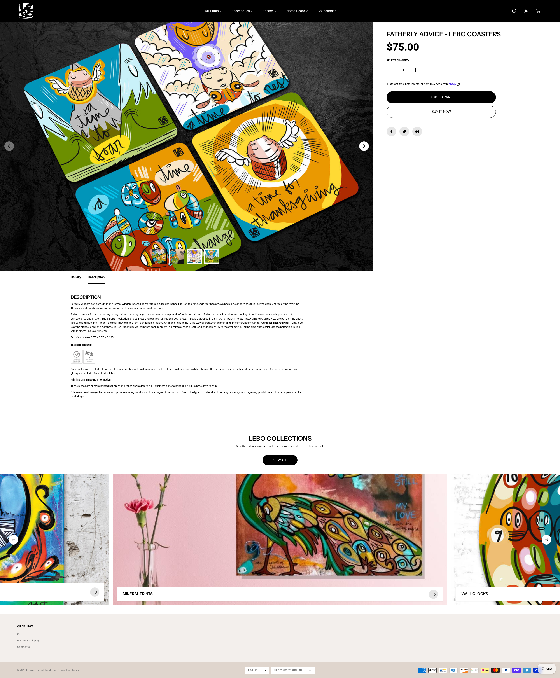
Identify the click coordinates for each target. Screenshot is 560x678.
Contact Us (23, 646)
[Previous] (9, 146)
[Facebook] (391, 131)
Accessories (241, 11)
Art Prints (212, 11)
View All (280, 460)
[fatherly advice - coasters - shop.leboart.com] (186, 146)
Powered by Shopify (68, 670)
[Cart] (538, 11)
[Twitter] (404, 131)
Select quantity (398, 60)
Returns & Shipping (28, 640)
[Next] (364, 146)
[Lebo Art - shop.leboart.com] (26, 11)
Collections (326, 11)
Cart (19, 634)
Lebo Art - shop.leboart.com (41, 670)
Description (96, 277)
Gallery (76, 277)
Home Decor (296, 11)
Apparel (268, 11)
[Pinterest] (417, 131)
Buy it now (441, 112)
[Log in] (526, 11)
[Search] (514, 11)
